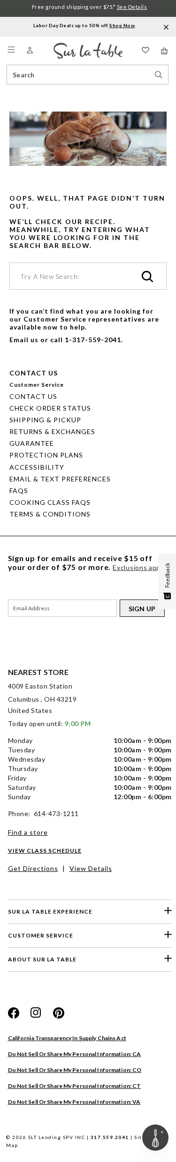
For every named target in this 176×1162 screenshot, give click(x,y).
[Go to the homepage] (88, 47)
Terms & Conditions (50, 514)
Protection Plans (46, 455)
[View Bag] (164, 51)
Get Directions (33, 868)
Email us (23, 340)
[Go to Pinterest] (58, 1013)
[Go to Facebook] (13, 1013)
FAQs (18, 491)
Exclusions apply (139, 567)
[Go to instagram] (36, 1013)
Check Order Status (50, 408)
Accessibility (36, 467)
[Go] (147, 277)
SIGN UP (142, 609)
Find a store (28, 832)
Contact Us (33, 396)
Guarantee (31, 443)
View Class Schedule (45, 850)
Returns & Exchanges (52, 431)
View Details (90, 868)
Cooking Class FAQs (50, 502)
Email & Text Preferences (60, 479)
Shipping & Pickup (45, 420)
